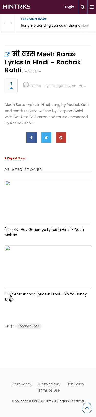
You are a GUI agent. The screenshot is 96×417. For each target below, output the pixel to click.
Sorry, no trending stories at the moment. (55, 25)
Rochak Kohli (29, 326)
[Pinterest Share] (61, 137)
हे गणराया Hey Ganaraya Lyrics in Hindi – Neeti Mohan (44, 232)
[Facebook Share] (31, 137)
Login (69, 6)
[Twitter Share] (46, 137)
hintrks (36, 86)
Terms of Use (48, 390)
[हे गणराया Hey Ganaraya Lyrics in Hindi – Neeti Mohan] (48, 202)
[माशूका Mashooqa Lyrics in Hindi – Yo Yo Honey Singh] (48, 267)
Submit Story (48, 384)
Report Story (16, 158)
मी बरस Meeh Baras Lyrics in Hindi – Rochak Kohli (43, 62)
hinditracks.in (32, 71)
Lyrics (71, 86)
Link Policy (75, 384)
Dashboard (21, 384)
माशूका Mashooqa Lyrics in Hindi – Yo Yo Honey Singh (46, 297)
